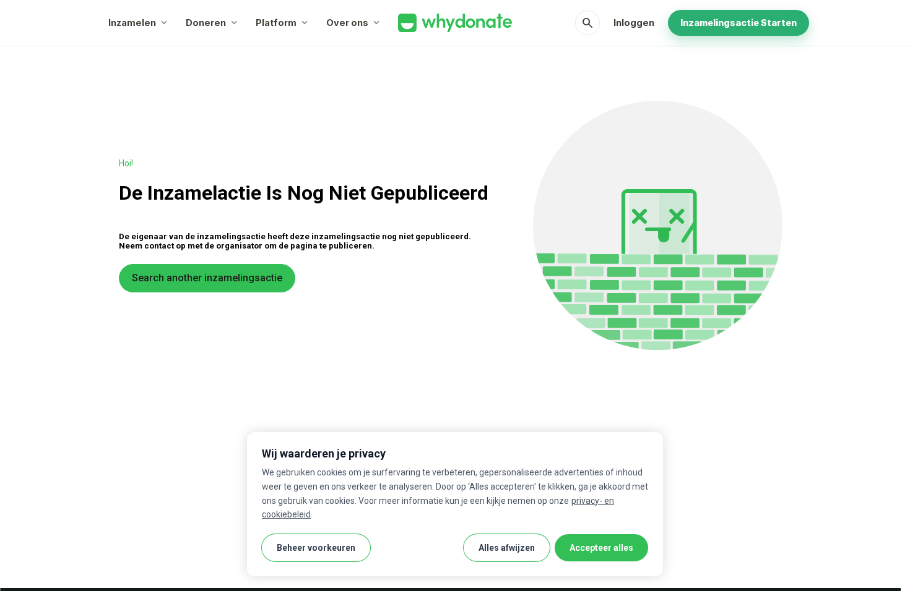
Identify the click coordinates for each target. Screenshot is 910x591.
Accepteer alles (601, 548)
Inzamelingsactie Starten (738, 22)
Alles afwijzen (507, 548)
